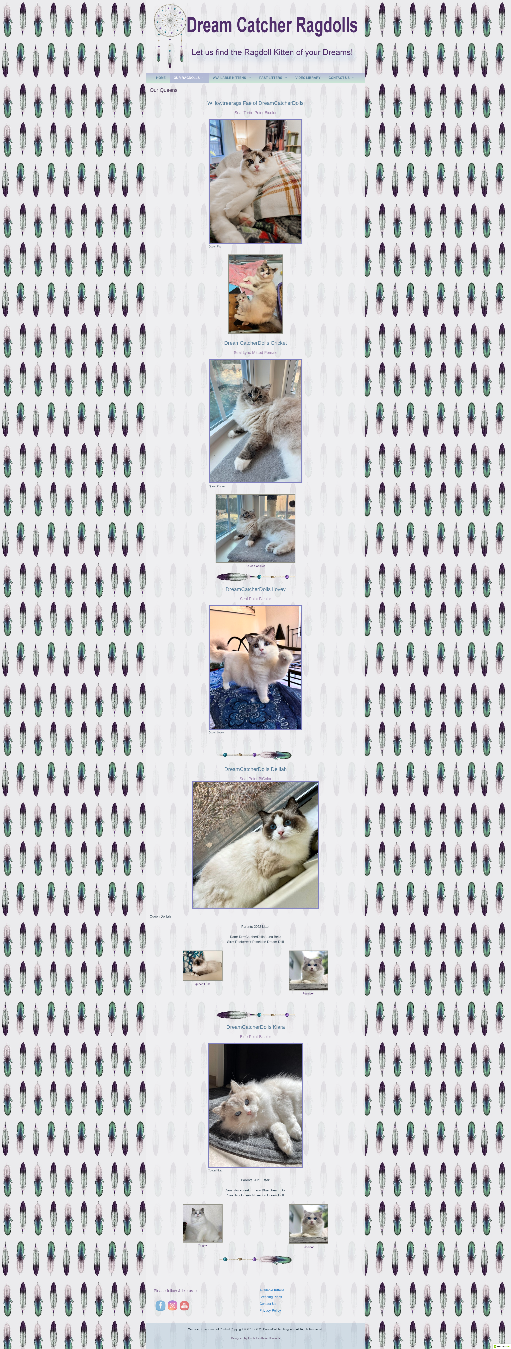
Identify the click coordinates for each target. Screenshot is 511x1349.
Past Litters (270, 77)
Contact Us (339, 77)
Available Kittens (229, 77)
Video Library (308, 77)
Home (161, 77)
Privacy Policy (270, 1310)
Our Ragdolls (187, 77)
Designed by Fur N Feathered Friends (255, 1338)
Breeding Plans (270, 1297)
